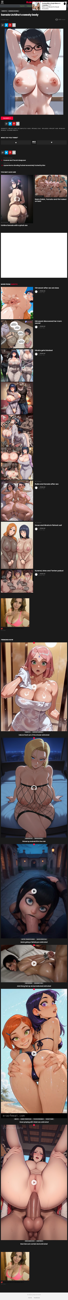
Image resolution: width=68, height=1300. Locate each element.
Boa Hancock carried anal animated (34, 1244)
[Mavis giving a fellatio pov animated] (34, 891)
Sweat (4, 130)
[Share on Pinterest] (10, 25)
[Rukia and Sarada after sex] (17, 501)
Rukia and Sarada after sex (46, 484)
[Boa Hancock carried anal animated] (34, 1182)
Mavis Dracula (41, 939)
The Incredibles (38, 1119)
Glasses (46, 128)
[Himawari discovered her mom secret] (17, 334)
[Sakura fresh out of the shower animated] (34, 686)
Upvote (16, 142)
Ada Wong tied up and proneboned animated (34, 986)
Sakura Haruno (38, 732)
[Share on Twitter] (6, 25)
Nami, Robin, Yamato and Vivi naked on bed (50, 200)
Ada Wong (28, 983)
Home (30, 1297)
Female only (37, 128)
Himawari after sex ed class (47, 288)
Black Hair (13, 128)
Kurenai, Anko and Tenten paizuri (49, 570)
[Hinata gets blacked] (17, 414)
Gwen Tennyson (26, 1119)
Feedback (37, 1297)
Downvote (52, 142)
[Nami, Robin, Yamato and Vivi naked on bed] (51, 186)
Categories (30, 6)
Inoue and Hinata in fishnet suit (48, 525)
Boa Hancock (29, 1241)
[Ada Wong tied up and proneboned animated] (34, 963)
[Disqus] (34, 255)
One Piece (40, 1241)
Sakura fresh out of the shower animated (34, 735)
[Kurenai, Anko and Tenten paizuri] (17, 581)
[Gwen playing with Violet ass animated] (34, 1053)
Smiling (62, 128)
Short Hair (54, 128)
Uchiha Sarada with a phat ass (14, 225)
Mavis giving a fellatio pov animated (34, 942)
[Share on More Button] (14, 25)
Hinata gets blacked (44, 350)
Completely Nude (25, 128)
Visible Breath (13, 130)
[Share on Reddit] (2, 25)
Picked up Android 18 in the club (34, 841)
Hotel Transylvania (28, 939)
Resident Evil (38, 983)
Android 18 (28, 838)
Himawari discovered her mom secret (48, 322)
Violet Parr (49, 1119)
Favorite (6, 118)
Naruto (14, 284)
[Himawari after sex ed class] (17, 303)
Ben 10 (16, 1119)
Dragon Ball (39, 838)
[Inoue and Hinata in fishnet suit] (17, 545)
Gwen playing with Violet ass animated (34, 1122)
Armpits (5, 128)
